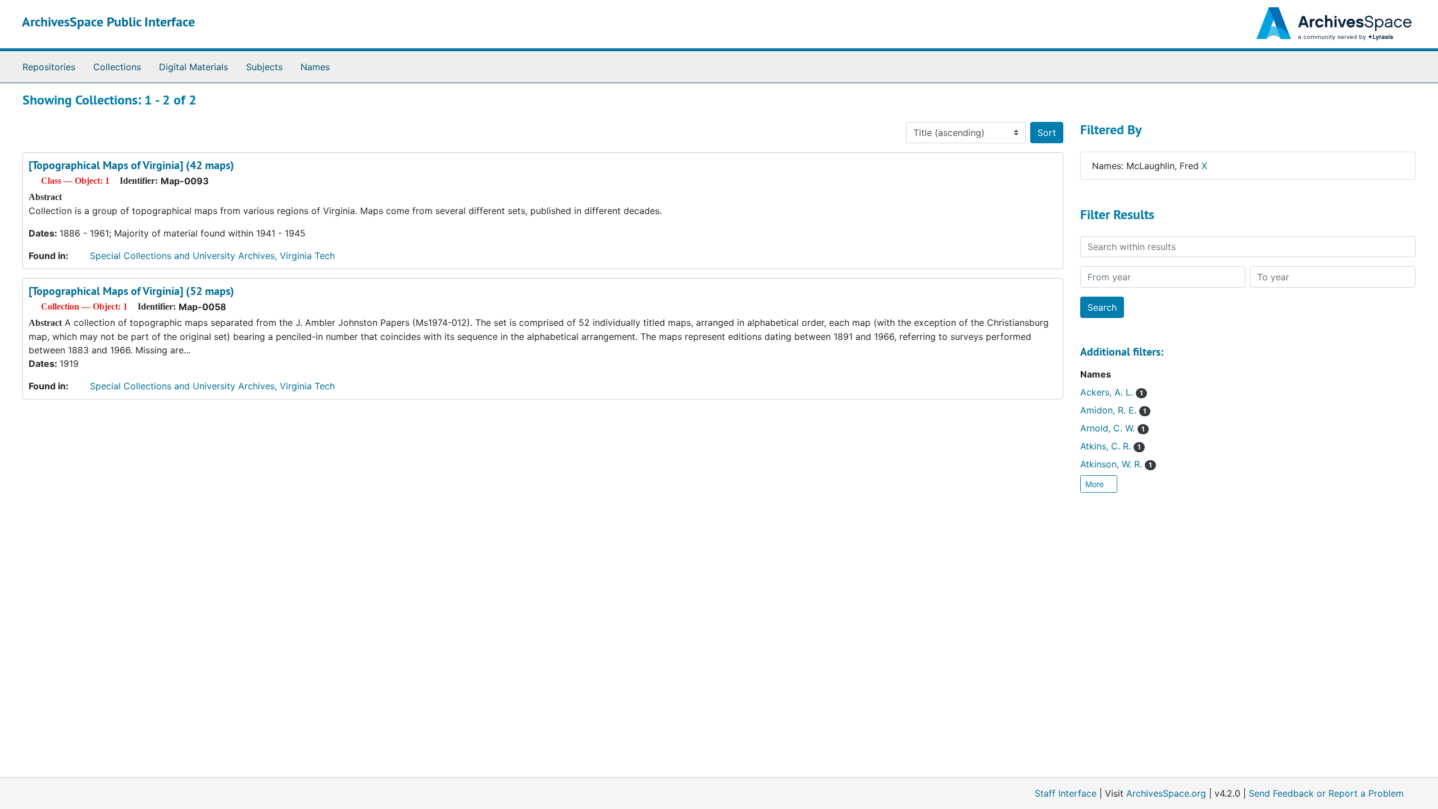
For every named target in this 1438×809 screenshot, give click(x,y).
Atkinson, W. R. (1116, 464)
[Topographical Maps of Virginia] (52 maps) (131, 291)
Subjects (264, 66)
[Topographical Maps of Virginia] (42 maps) (131, 165)
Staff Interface (1065, 793)
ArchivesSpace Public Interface (108, 21)
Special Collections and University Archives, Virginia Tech (212, 255)
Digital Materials (193, 66)
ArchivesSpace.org (1166, 793)
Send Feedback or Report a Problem (1326, 793)
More (1095, 484)
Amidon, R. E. (1113, 410)
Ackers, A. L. (1111, 392)
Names (315, 66)
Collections (117, 66)
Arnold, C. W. (1112, 428)
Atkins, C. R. (1110, 446)
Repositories (48, 66)
